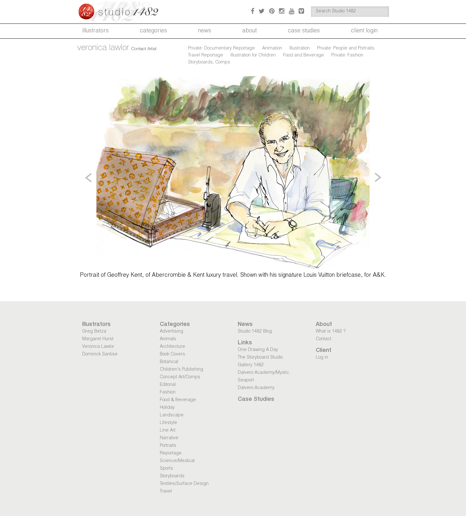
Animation (272, 48)
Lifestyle (168, 423)
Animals (168, 339)
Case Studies (304, 31)
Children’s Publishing (181, 369)
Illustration (299, 48)
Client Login (364, 31)
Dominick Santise (100, 354)
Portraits (168, 446)
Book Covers (172, 354)
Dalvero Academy (256, 388)
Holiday (167, 408)
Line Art (168, 430)
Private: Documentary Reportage (221, 48)
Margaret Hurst (97, 339)
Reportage (171, 453)
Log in (322, 357)
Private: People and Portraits (345, 48)
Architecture (172, 347)
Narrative (169, 438)
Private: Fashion (347, 55)
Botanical (169, 362)
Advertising (171, 331)
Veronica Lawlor (98, 347)
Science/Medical (177, 461)
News (204, 31)
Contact (323, 339)
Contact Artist (144, 49)
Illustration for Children (253, 55)
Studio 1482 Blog (255, 331)
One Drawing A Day (258, 350)
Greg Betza (94, 331)
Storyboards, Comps (209, 62)
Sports (166, 468)
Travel (166, 491)
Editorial (168, 385)
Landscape (172, 415)
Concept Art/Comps (180, 377)
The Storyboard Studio (260, 357)
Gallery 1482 (251, 365)
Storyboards (172, 476)
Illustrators (95, 31)
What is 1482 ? (331, 331)
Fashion (168, 392)
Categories (153, 31)
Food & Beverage (178, 400)
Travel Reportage (205, 55)
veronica (103, 48)
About (249, 31)
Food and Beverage (303, 55)
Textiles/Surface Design (184, 484)
